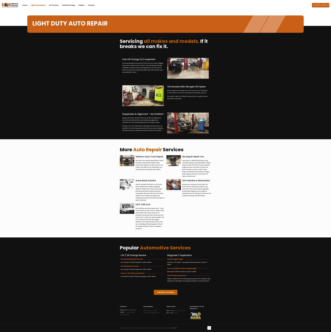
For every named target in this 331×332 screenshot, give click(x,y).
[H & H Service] (10, 5)
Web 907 (174, 328)
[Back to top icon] (209, 328)
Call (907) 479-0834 (321, 5)
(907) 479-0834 (130, 310)
